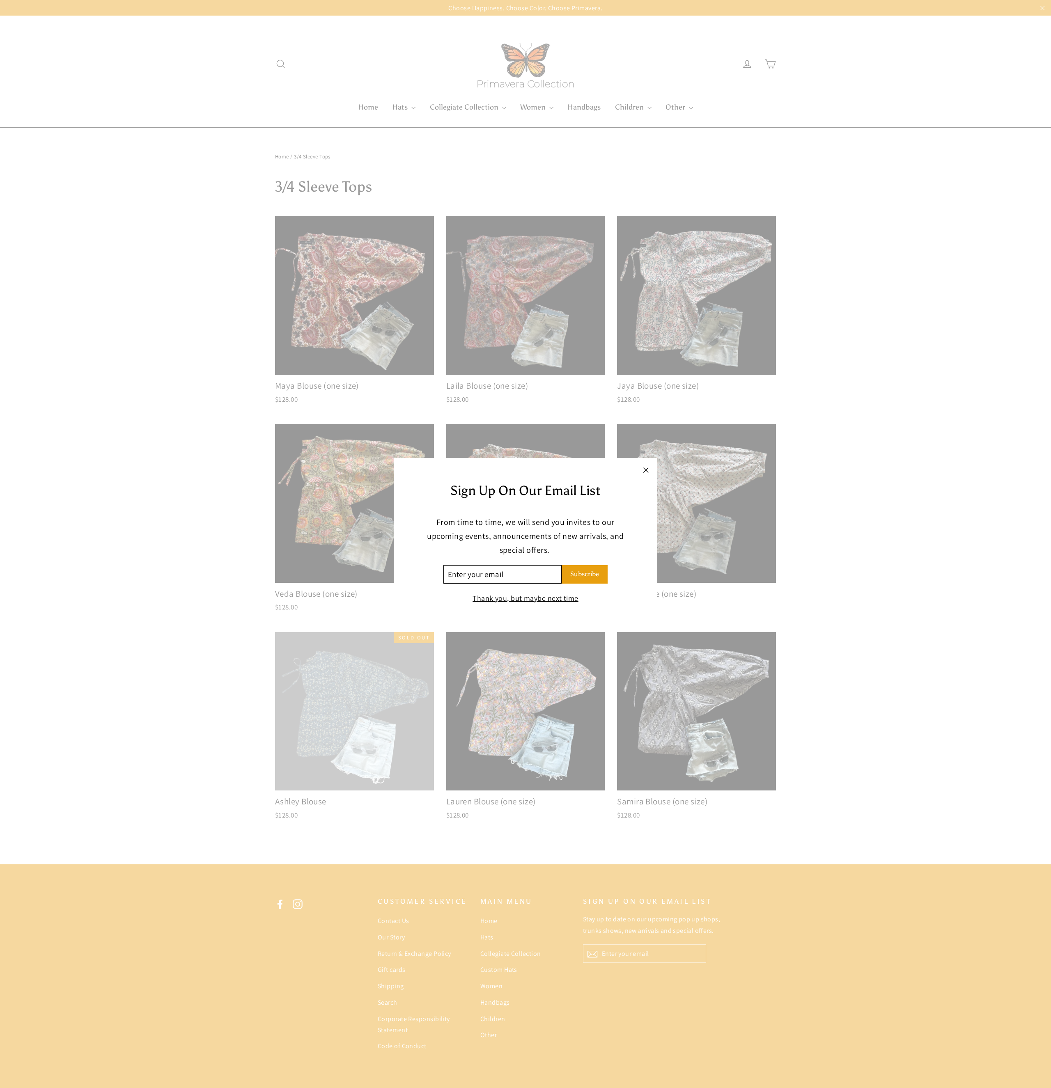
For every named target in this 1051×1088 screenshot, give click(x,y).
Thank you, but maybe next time (525, 598)
